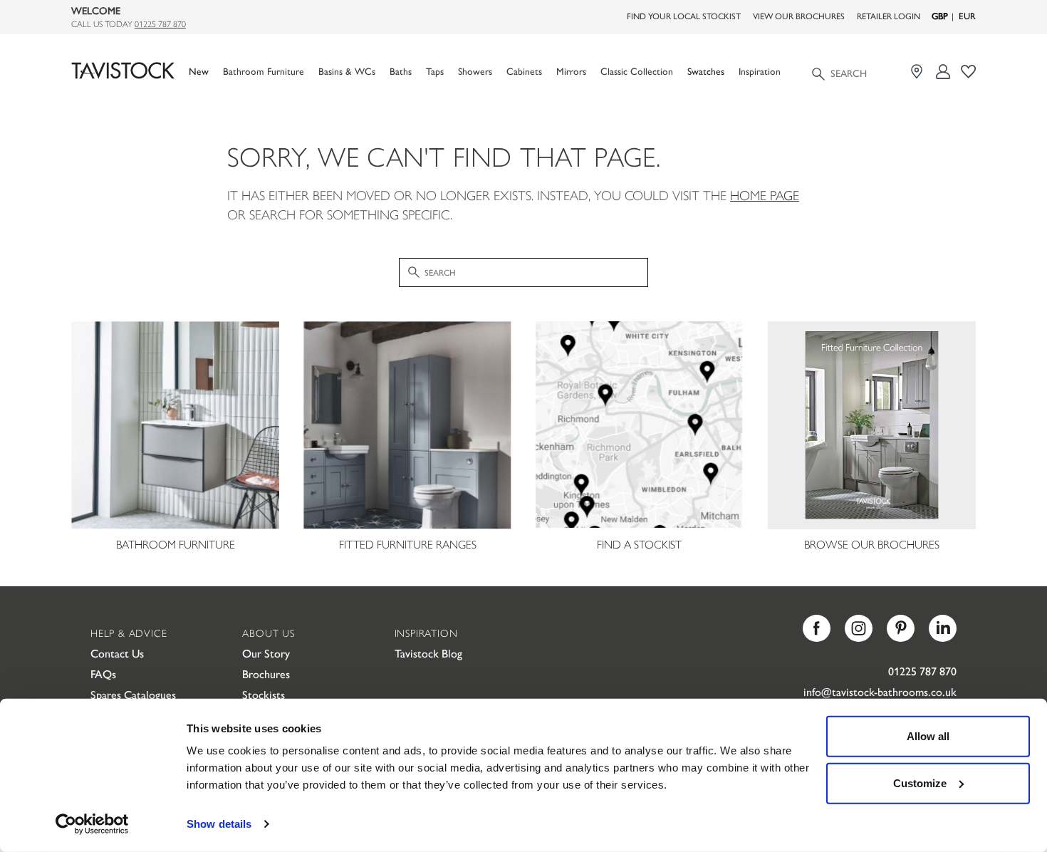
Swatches (705, 71)
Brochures (266, 673)
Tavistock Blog (428, 653)
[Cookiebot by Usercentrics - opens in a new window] (92, 824)
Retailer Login (888, 15)
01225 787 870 (160, 23)
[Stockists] (918, 71)
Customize (920, 782)
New (199, 71)
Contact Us (117, 653)
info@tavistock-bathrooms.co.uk (880, 691)
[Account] (943, 71)
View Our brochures (799, 15)
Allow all (928, 736)
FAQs (103, 673)
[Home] (122, 71)
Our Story (266, 653)
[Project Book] (968, 71)
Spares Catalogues (133, 694)
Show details (219, 824)
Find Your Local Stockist (684, 15)
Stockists (263, 694)
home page (764, 194)
